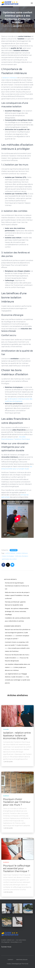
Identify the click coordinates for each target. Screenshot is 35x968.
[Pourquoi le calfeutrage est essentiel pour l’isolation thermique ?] (17, 849)
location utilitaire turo (7, 940)
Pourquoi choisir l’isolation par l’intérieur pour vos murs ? (16, 802)
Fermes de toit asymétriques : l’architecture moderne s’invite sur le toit (17, 586)
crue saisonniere (21, 940)
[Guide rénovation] (10, 3)
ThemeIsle (25, 963)
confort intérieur (10, 553)
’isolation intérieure (9, 78)
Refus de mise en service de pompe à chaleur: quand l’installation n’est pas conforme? (17, 595)
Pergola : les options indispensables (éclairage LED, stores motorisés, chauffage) (17, 611)
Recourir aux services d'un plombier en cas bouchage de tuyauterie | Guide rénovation (17, 632)
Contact (10, 959)
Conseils (6, 729)
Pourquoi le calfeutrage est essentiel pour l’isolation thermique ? (16, 868)
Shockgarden (5, 942)
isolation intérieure (22, 553)
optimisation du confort (9, 559)
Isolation (13, 550)
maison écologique (8, 556)
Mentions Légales (21, 959)
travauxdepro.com (16, 942)
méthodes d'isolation (21, 556)
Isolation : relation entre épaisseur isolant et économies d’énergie (17, 735)
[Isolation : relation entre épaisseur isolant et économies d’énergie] (17, 716)
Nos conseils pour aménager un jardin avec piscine (17, 680)
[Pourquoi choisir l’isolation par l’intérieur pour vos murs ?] (17, 782)
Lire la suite (8, 761)
